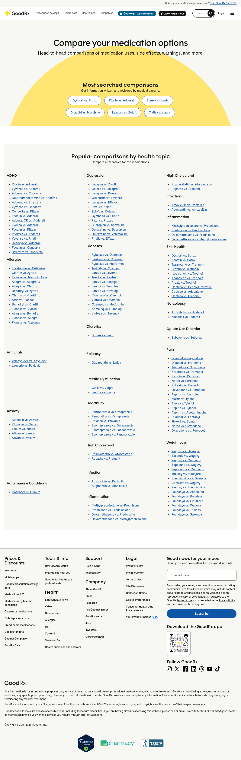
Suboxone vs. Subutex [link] (187, 338)
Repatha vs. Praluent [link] (106, 459)
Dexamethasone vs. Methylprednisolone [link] (119, 519)
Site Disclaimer (135, 586)
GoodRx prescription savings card (22, 585)
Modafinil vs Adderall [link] (186, 317)
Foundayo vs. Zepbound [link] (188, 492)
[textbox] (201, 575)
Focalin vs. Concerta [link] (26, 248)
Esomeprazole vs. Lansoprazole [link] (113, 430)
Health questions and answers (63, 647)
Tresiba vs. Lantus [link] (104, 277)
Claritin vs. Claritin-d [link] (26, 295)
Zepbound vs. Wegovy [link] (186, 465)
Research (91, 603)
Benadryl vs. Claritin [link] (26, 304)
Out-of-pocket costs (17, 618)
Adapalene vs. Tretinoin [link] (187, 278)
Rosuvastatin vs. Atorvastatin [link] (112, 454)
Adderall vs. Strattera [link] (26, 202)
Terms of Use (134, 579)
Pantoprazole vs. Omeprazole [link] (112, 412)
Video (48, 606)
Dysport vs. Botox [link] (84, 100)
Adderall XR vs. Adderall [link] (28, 220)
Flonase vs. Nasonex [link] (26, 322)
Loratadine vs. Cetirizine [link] (28, 268)
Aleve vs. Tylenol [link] (183, 403)
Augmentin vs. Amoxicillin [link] (109, 486)
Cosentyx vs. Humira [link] (26, 492)
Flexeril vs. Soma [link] (183, 421)
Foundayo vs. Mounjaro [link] (187, 501)
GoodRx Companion (16, 638)
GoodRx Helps (93, 616)
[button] (136, 13)
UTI (47, 626)
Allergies (50, 620)
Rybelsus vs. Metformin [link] (108, 264)
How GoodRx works (56, 566)
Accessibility (93, 572)
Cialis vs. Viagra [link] (159, 112)
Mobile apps (12, 577)
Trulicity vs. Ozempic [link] (106, 268)
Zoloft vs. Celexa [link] (103, 211)
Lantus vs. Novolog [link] (105, 291)
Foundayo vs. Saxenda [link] (187, 514)
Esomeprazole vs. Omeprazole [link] (112, 425)
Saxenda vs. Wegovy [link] (185, 456)
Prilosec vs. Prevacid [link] (106, 421)
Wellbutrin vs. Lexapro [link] (107, 198)
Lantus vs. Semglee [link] (105, 286)
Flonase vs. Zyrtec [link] (24, 309)
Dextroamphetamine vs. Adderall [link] (34, 198)
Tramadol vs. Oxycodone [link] (188, 367)
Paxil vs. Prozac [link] (102, 220)
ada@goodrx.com (225, 711)
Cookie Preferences (138, 600)
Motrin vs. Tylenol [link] (183, 399)
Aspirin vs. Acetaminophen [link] (190, 412)
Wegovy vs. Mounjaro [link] (186, 460)
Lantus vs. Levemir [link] (104, 273)
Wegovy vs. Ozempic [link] (186, 451)
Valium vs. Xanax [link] (23, 429)
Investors (91, 630)
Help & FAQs (92, 566)
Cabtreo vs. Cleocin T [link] (186, 296)
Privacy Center (135, 572)
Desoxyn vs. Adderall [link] (26, 243)
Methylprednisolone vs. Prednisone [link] (116, 505)
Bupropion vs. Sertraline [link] (108, 225)
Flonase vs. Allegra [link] (25, 318)
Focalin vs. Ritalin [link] (24, 230)
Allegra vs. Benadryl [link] (25, 313)
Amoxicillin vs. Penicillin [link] (108, 481)
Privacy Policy (134, 566)
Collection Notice (136, 593)
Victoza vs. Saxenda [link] (105, 313)
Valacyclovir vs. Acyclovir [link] (29, 361)
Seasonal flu (52, 640)
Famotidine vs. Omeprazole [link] (110, 416)
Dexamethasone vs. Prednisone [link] (113, 514)
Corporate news (94, 636)
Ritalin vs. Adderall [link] (121, 100)
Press (88, 596)
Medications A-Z (14, 594)
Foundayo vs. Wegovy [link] (186, 505)
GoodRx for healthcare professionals (59, 581)
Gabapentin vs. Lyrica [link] (106, 363)
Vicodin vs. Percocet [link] (186, 376)
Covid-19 (50, 633)
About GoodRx (94, 589)
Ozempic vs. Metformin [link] (108, 304)
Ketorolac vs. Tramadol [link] (187, 372)
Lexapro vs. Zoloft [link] (124, 112)
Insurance (11, 570)
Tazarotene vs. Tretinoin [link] (188, 265)
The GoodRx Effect (96, 609)
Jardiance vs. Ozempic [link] (107, 259)
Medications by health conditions (18, 603)
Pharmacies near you (57, 572)
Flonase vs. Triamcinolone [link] (29, 277)
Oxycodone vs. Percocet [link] (188, 390)
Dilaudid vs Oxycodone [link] (187, 358)
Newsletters (52, 613)
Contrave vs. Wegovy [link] (186, 483)
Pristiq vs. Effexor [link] (104, 239)
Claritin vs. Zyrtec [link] (24, 273)
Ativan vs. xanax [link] (23, 433)
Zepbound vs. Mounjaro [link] (188, 469)
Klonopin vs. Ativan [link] (25, 420)
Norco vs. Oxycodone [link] (186, 426)
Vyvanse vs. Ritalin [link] (24, 239)
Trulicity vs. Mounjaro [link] (186, 474)
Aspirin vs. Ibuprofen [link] (186, 394)
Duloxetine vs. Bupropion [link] (109, 230)
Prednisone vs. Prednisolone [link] (111, 510)
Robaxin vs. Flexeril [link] (185, 385)
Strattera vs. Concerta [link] (27, 252)
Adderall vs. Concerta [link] (27, 193)
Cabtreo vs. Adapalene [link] (187, 292)
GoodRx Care (12, 645)
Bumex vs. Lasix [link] (157, 100)
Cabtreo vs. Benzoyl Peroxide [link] (192, 287)
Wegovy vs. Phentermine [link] (188, 487)
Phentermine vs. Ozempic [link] (189, 478)
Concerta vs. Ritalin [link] (25, 211)
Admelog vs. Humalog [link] (107, 309)
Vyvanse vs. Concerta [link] (27, 207)
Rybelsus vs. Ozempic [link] (107, 255)
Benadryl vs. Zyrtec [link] (25, 291)
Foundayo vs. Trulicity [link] (186, 510)
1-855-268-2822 (201, 711)
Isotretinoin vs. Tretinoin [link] (188, 274)
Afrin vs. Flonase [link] (23, 300)
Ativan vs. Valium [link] (23, 438)
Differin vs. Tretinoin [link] (185, 269)
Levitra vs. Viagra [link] (103, 392)
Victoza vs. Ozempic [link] (106, 300)
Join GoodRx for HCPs (223, 3)
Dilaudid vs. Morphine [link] (85, 112)
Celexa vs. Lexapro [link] (105, 189)
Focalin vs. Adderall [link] (25, 216)
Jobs (88, 623)
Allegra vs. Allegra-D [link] (26, 282)
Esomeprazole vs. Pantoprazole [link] (113, 434)
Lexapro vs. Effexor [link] (105, 202)
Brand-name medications (20, 625)
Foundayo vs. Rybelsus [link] (187, 496)
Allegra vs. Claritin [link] (24, 286)
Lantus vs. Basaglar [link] (105, 282)
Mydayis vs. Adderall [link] (26, 234)
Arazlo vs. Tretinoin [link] (185, 283)
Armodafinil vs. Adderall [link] (188, 312)
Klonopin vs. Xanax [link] (25, 424)
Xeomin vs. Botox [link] (183, 260)
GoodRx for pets (14, 632)
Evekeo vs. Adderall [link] (25, 225)
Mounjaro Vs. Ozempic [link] (107, 295)
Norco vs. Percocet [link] (185, 381)
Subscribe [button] (215, 615)
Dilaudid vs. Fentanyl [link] (186, 417)
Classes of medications (18, 611)
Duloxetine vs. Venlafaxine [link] (110, 234)
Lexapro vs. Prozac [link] (105, 193)
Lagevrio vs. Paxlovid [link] (26, 366)
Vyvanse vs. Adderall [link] (26, 189)
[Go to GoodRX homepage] (17, 13)
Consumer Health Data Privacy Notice (140, 608)
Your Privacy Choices (138, 617)
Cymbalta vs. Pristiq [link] (105, 216)
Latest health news (56, 599)
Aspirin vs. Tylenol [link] (184, 408)
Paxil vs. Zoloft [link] (102, 207)
